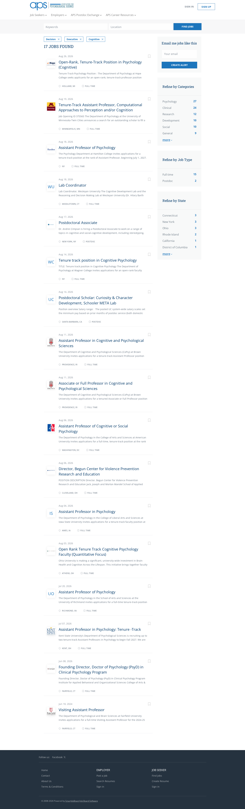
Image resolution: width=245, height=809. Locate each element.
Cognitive (94, 39)
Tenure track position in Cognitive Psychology (98, 260)
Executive (72, 39)
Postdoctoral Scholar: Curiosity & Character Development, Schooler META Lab (96, 300)
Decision (51, 39)
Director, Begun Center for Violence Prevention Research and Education (99, 471)
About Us (46, 781)
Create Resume (160, 781)
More (166, 140)
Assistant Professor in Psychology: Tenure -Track (100, 629)
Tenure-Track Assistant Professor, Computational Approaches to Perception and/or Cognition (100, 107)
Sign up (206, 6)
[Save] (146, 57)
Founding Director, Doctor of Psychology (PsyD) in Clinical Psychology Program (101, 669)
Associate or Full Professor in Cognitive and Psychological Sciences (95, 386)
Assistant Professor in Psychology (87, 511)
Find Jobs (188, 26)
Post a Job (101, 775)
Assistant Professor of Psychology (87, 147)
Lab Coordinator (72, 185)
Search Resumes (105, 781)
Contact (45, 775)
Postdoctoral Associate (78, 222)
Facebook (57, 757)
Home (44, 770)
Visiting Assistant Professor (81, 709)
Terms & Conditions (52, 786)
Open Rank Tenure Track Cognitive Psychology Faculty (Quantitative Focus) (98, 552)
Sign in (189, 6)
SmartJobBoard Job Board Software (81, 801)
